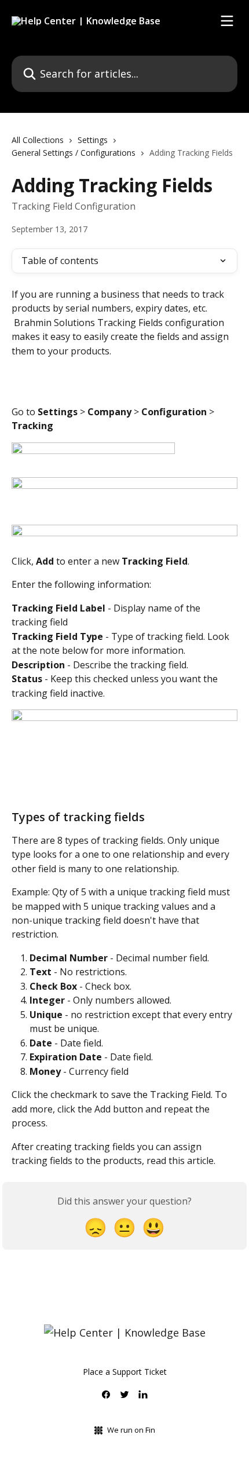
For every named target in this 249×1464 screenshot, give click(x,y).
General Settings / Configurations (74, 152)
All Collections (38, 139)
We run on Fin (131, 1430)
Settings (93, 139)
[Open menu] (227, 21)
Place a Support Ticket (125, 1371)
